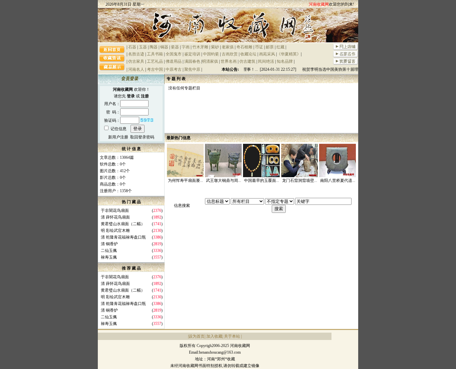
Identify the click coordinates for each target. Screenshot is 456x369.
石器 (132, 47)
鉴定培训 (192, 54)
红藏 (280, 47)
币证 (259, 47)
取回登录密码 (142, 137)
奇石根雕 (244, 47)
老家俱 (228, 47)
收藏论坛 (248, 54)
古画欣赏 (230, 54)
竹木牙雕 (200, 47)
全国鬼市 (174, 54)
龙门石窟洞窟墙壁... (299, 180)
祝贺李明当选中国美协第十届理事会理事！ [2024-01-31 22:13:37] (357, 69)
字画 (186, 47)
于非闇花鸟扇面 (115, 210)
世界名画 (229, 61)
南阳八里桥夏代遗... (337, 180)
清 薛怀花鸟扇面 (115, 217)
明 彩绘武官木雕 (115, 230)
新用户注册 (118, 137)
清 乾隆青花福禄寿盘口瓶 (123, 237)
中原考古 (174, 69)
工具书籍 (155, 54)
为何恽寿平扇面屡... (185, 180)
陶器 (154, 47)
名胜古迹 (136, 54)
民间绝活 (266, 61)
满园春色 (192, 61)
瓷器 (175, 47)
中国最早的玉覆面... (261, 180)
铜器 (164, 47)
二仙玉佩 (109, 250)
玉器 (143, 47)
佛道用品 (174, 61)
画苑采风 (267, 54)
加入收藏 (214, 336)
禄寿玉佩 (109, 257)
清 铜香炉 (109, 244)
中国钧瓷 (211, 54)
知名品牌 (285, 61)
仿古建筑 (247, 61)
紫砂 (215, 47)
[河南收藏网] (228, 41)
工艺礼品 (155, 61)
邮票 (270, 47)
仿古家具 (136, 61)
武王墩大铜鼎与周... (223, 180)
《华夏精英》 (289, 54)
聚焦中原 (192, 69)
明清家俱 (210, 61)
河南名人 (136, 69)
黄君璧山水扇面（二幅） (123, 224)
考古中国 (155, 69)
